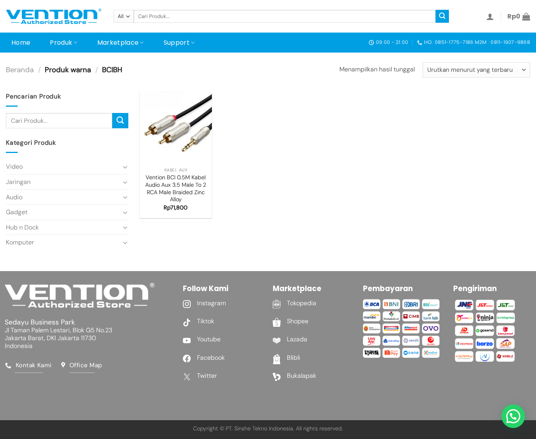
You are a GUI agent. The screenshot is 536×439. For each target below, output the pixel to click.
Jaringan (18, 182)
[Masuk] (490, 16)
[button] (513, 416)
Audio (14, 197)
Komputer (20, 242)
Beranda (20, 70)
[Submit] (442, 16)
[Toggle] (125, 166)
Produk (61, 42)
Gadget (16, 212)
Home (20, 42)
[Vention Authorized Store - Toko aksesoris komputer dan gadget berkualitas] (54, 16)
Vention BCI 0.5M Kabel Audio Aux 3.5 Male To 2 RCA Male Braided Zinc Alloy (175, 188)
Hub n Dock (22, 227)
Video (14, 166)
